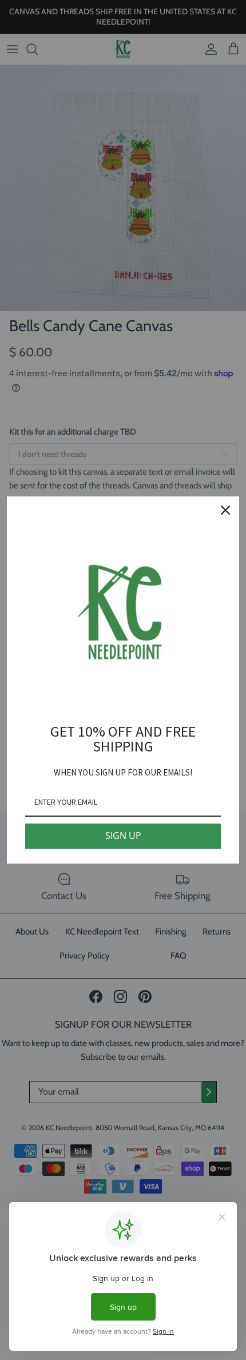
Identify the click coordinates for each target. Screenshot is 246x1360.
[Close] (225, 510)
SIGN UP (123, 835)
